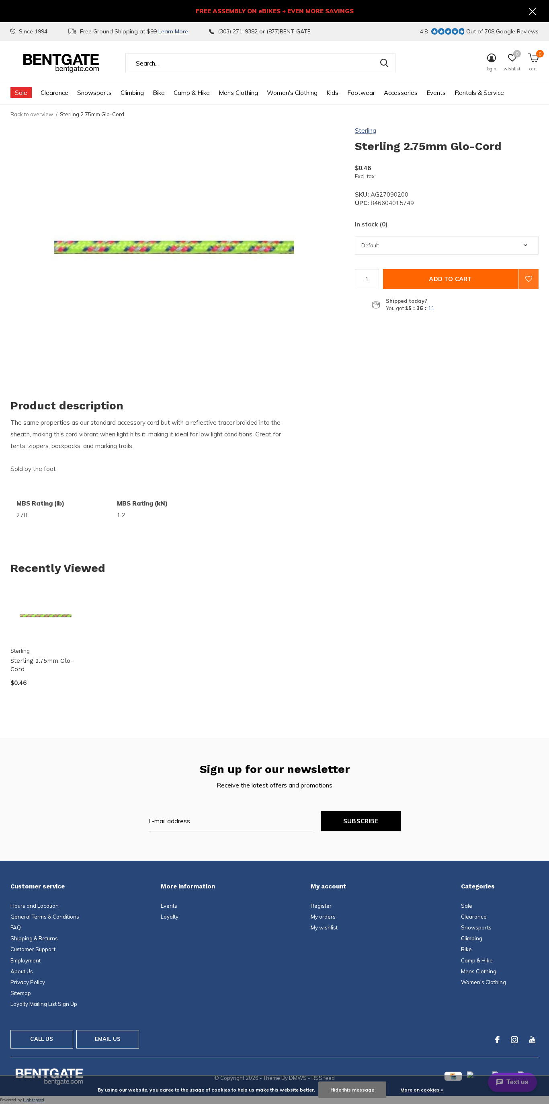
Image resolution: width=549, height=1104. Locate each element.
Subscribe (361, 821)
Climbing (132, 93)
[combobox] (260, 63)
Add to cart (450, 279)
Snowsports (94, 93)
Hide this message (352, 1090)
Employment (25, 960)
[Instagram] (514, 1039)
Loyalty (169, 916)
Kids (332, 93)
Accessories (401, 93)
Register (321, 906)
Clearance (54, 93)
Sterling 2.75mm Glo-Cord (41, 665)
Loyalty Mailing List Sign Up (43, 1004)
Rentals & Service (479, 93)
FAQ (15, 927)
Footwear (361, 93)
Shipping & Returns (34, 938)
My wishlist (324, 927)
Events (436, 93)
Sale (21, 93)
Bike (159, 93)
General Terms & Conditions (44, 916)
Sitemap (20, 993)
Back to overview (31, 114)
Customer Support (32, 949)
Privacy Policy (27, 982)
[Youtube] (532, 1039)
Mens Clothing (238, 93)
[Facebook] (497, 1039)
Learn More (173, 31)
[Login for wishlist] (528, 279)
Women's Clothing (292, 93)
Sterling (365, 130)
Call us (41, 1039)
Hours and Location (34, 906)
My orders (323, 916)
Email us (108, 1039)
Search (384, 63)
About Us (21, 971)
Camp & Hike (192, 93)
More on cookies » (421, 1090)
